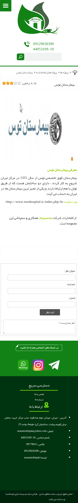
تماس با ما (39, 394)
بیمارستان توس (24, 72)
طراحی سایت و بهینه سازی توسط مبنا (21, 494)
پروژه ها (64, 72)
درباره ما (39, 399)
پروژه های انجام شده (46, 72)
